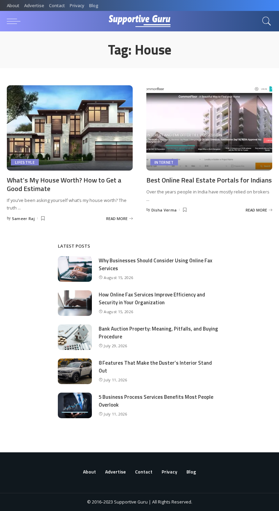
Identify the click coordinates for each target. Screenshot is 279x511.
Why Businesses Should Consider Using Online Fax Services (155, 264)
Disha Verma (164, 210)
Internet (164, 162)
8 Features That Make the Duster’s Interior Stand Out (155, 367)
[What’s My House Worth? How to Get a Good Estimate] (70, 128)
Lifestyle (25, 162)
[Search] (265, 21)
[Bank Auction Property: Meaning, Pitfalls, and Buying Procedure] (75, 337)
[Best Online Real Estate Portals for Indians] (209, 128)
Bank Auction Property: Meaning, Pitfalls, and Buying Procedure (158, 332)
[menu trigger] (15, 21)
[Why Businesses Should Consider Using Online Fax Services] (75, 269)
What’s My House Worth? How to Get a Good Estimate (64, 184)
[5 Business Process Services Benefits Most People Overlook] (75, 405)
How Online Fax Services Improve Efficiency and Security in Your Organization (152, 298)
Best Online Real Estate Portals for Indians (209, 180)
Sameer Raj (23, 218)
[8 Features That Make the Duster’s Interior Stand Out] (75, 371)
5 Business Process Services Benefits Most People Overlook (156, 401)
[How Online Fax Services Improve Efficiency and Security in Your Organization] (75, 303)
